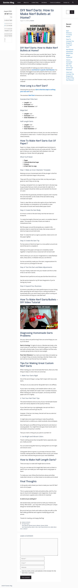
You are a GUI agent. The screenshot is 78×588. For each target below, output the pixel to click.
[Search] (72, 12)
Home (19, 2)
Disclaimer (44, 2)
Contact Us (66, 2)
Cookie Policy (35, 2)
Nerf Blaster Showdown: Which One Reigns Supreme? (69, 53)
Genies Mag (8, 2)
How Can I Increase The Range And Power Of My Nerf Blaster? (70, 76)
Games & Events (26, 522)
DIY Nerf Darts (25, 524)
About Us (26, 2)
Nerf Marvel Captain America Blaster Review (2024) (35, 525)
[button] (73, 2)
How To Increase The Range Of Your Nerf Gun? (70, 43)
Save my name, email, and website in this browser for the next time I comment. (39, 572)
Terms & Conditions (55, 2)
